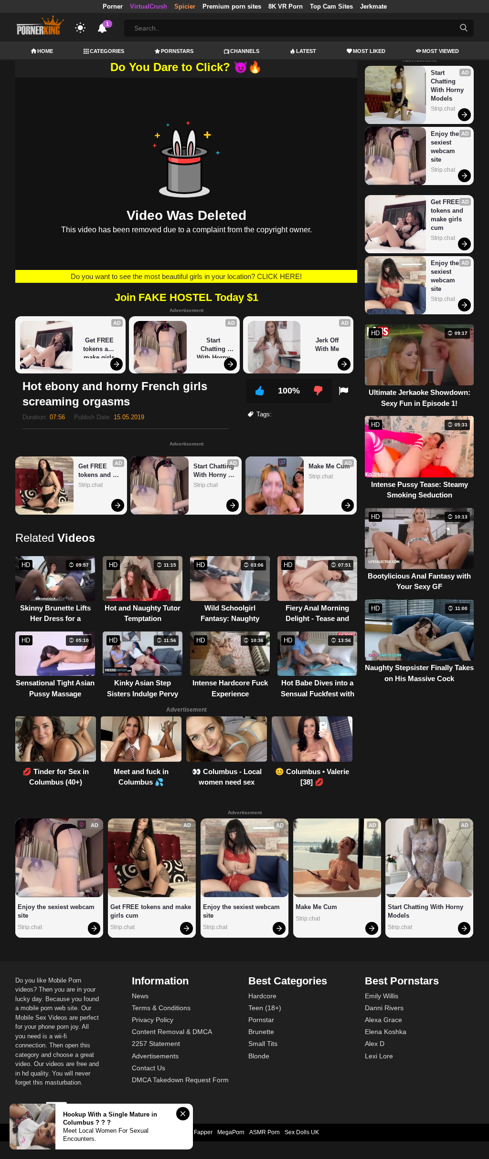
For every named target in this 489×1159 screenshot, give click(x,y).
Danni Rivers (384, 1008)
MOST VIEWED (440, 51)
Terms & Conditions (161, 1008)
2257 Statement (156, 1043)
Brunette (261, 1031)
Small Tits (262, 1043)
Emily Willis (381, 996)
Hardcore (262, 996)
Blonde (258, 1056)
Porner (113, 6)
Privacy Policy (152, 1020)
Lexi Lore (379, 1056)
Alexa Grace (383, 1020)
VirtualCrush (148, 6)
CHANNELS (244, 51)
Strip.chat (90, 485)
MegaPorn (230, 1132)
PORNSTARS (177, 51)
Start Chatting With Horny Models (214, 347)
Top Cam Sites (331, 6)
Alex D (374, 1043)
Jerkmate (373, 6)
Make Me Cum (329, 466)
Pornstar (261, 1020)
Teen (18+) (264, 1008)
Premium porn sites (231, 6)
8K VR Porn (285, 6)
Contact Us (148, 1068)
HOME (45, 51)
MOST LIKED (369, 51)
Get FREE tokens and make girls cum (100, 347)
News (140, 996)
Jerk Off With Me (327, 344)
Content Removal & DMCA (172, 1031)
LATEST (306, 51)
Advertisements (155, 1056)
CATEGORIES (107, 51)
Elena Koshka (385, 1031)
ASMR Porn (264, 1132)
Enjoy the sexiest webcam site (446, 146)
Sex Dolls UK (302, 1132)
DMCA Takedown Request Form (180, 1080)
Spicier (184, 6)
